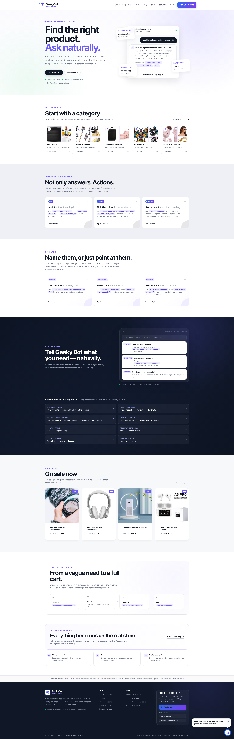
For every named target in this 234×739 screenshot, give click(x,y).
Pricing (172, 5)
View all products (181, 119)
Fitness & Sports (104, 705)
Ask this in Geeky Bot (153, 75)
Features (162, 5)
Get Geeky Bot (186, 5)
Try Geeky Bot (173, 707)
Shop (117, 5)
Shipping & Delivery (133, 694)
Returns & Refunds (133, 698)
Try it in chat (53, 224)
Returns (137, 5)
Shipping (126, 5)
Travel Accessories (105, 702)
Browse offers (182, 483)
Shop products (72, 72)
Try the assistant (54, 72)
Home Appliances (105, 709)
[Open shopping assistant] (227, 732)
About (152, 5)
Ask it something (175, 636)
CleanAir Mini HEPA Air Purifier (135, 527)
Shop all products (105, 694)
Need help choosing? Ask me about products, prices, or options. (208, 722)
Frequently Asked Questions (137, 702)
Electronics (102, 698)
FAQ (145, 5)
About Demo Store (133, 705)
